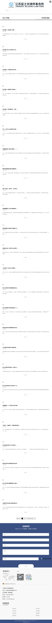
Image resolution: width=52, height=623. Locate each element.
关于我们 (38, 608)
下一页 (26, 518)
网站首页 (14, 608)
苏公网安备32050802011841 (10, 583)
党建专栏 (14, 615)
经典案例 (38, 613)
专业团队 (14, 610)
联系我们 (38, 615)
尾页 (30, 518)
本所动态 (14, 613)
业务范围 (38, 610)
